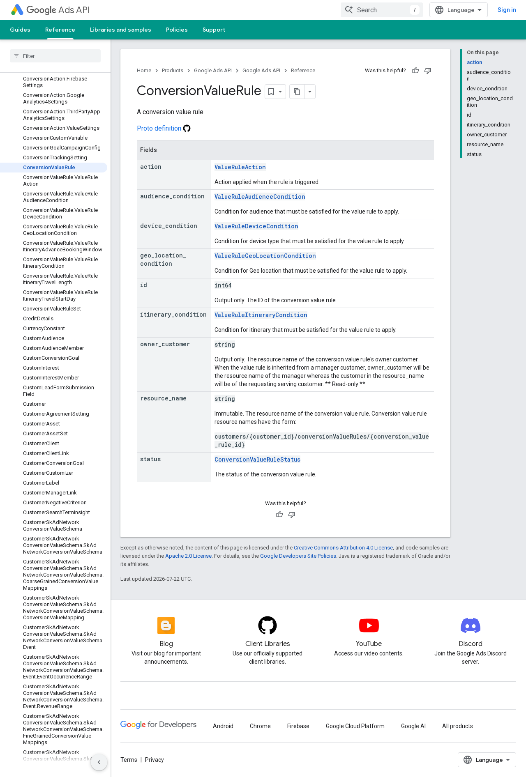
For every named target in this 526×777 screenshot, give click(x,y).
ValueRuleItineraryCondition (261, 315)
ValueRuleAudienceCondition (260, 196)
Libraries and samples (120, 29)
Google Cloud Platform (355, 726)
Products (172, 70)
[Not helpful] (428, 70)
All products (457, 726)
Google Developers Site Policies (298, 556)
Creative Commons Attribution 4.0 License (343, 548)
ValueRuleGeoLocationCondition (265, 256)
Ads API (74, 10)
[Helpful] (415, 70)
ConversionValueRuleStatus (257, 459)
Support (214, 29)
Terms (128, 759)
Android (223, 726)
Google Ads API (213, 70)
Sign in (507, 10)
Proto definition (160, 128)
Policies (177, 29)
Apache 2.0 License (188, 556)
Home (144, 70)
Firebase (298, 726)
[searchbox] (55, 55)
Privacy (154, 759)
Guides (20, 29)
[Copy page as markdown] (297, 92)
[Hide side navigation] (99, 762)
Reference (60, 29)
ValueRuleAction (240, 167)
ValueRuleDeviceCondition (256, 226)
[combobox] (382, 9)
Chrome (260, 726)
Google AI (413, 726)
